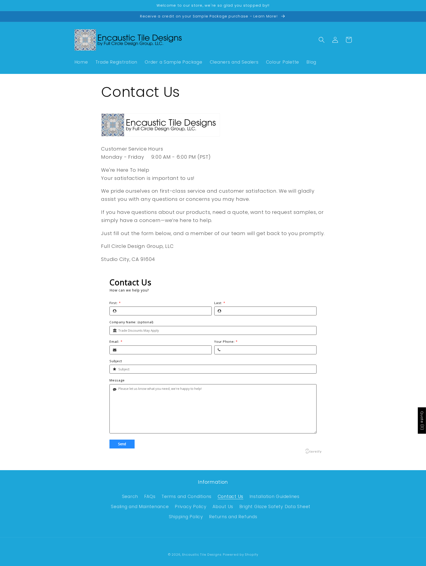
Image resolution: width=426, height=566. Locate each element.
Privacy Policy (191, 507)
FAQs (150, 496)
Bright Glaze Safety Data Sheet (275, 507)
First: (115, 303)
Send (122, 444)
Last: (219, 303)
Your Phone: (226, 342)
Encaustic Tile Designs (202, 554)
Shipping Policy (186, 517)
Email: (115, 342)
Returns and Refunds (233, 517)
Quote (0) (422, 420)
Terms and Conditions (186, 496)
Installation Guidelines (274, 496)
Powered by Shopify (240, 554)
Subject (115, 361)
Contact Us (231, 496)
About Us (223, 507)
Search (130, 496)
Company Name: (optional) (131, 322)
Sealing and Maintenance (140, 507)
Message (116, 380)
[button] (321, 40)
